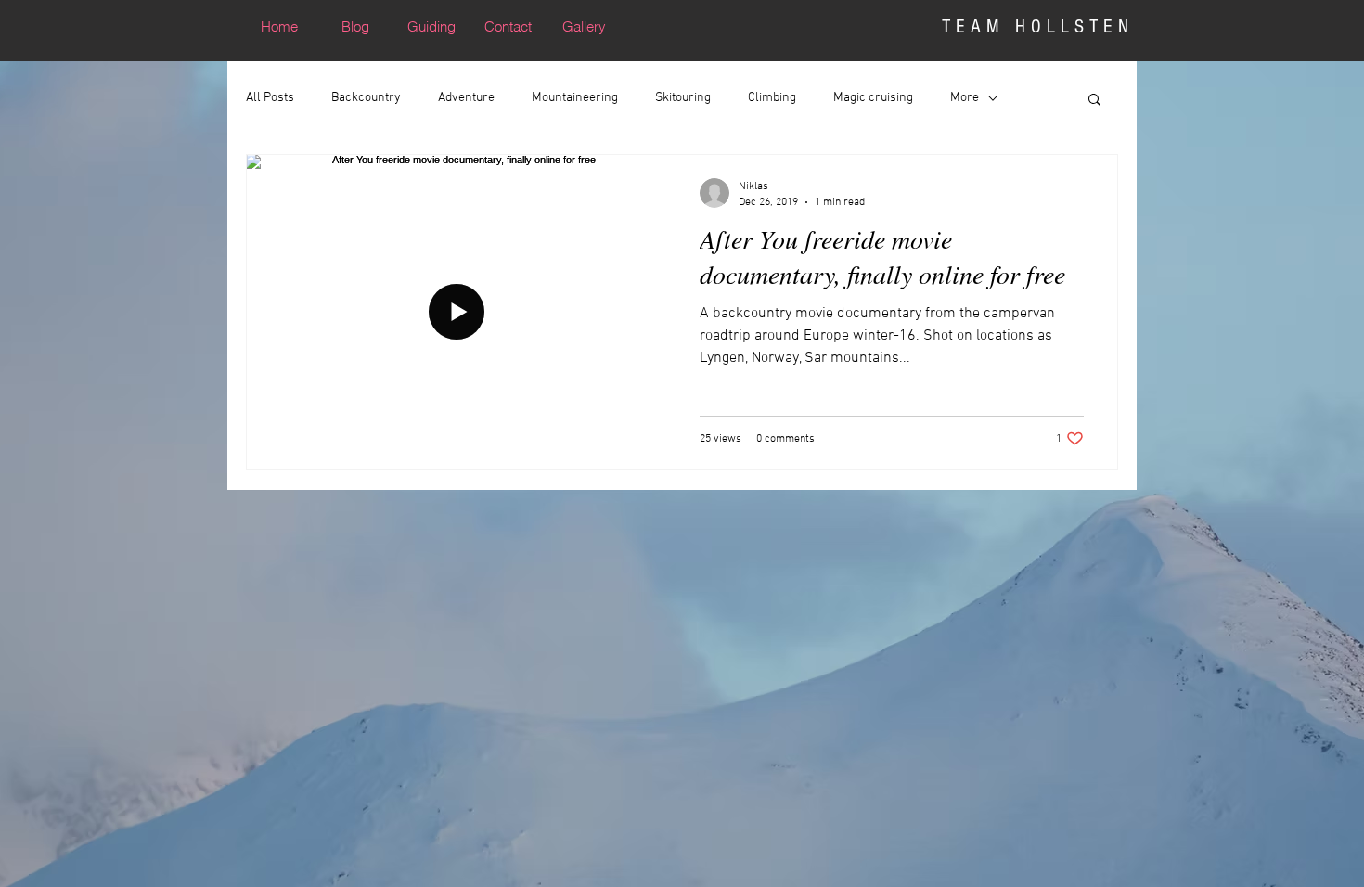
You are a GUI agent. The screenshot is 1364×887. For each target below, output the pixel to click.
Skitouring (683, 98)
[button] (1094, 100)
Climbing (772, 98)
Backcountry (366, 98)
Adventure (466, 98)
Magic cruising (873, 98)
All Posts (270, 98)
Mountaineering (575, 98)
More (964, 98)
